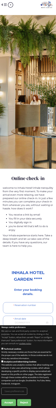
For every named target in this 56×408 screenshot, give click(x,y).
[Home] (46, 4)
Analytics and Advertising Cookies (20, 361)
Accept (8, 402)
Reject (24, 402)
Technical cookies (12, 348)
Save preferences (14, 391)
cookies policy (25, 343)
